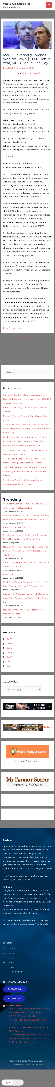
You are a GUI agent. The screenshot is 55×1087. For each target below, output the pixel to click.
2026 (9, 639)
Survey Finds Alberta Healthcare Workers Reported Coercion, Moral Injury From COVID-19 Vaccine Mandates (27, 399)
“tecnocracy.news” (30, 73)
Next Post (27, 345)
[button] (12, 1083)
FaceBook (8, 68)
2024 (9, 648)
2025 (9, 643)
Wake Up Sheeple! (16, 3)
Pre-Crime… (9, 574)
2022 (9, 657)
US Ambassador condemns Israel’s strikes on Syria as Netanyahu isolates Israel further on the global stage (27, 428)
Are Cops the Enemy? (14, 527)
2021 (9, 661)
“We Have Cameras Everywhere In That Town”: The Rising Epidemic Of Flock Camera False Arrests (26, 471)
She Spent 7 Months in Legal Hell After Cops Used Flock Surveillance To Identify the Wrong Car (26, 598)
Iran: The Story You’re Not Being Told (21, 445)
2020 (9, 666)
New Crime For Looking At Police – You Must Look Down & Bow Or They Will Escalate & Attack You (25, 551)
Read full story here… (13, 328)
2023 (9, 652)
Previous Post (27, 338)
